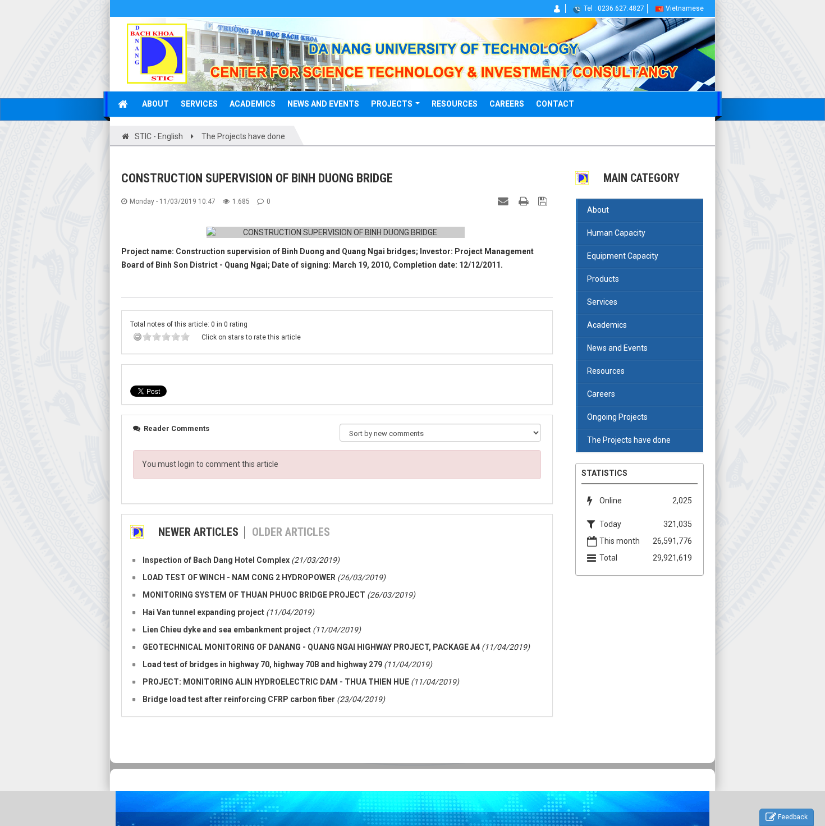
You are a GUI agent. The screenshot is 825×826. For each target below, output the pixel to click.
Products (603, 278)
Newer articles (198, 532)
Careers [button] (506, 103)
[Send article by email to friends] (504, 200)
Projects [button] (392, 103)
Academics (607, 324)
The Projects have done (629, 439)
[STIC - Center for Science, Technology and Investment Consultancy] (157, 52)
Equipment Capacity (622, 255)
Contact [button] (555, 103)
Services (602, 301)
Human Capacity (616, 232)
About (598, 209)
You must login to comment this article (210, 464)
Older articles (291, 532)
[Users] (557, 8)
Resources (606, 370)
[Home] (124, 103)
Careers (601, 393)
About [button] (155, 103)
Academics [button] (253, 103)
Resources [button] (455, 103)
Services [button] (199, 103)
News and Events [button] (323, 103)
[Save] (544, 200)
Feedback (793, 817)
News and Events (617, 347)
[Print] (525, 200)
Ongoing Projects (617, 416)
